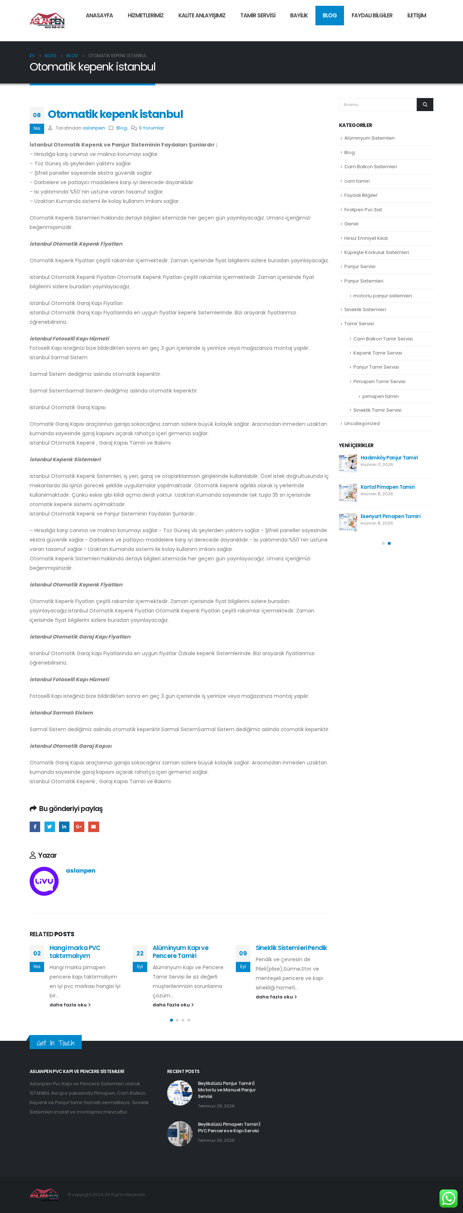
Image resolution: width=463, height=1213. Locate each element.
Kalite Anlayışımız (201, 15)
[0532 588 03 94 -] (47, 21)
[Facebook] (403, 30)
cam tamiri (357, 181)
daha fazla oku (69, 1005)
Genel (351, 223)
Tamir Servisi (257, 15)
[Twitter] (416, 30)
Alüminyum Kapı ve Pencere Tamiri (180, 951)
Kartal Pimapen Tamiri (388, 487)
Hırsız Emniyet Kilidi (366, 238)
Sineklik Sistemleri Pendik (291, 947)
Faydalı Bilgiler (372, 15)
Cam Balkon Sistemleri (370, 166)
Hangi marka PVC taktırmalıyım (75, 951)
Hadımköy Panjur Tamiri (389, 457)
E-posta (93, 827)
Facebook (35, 827)
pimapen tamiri (380, 396)
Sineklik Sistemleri (365, 309)
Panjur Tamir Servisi (376, 367)
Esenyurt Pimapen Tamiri (390, 516)
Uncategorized (362, 423)
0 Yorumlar (151, 128)
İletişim (416, 15)
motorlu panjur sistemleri (382, 295)
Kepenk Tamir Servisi (377, 352)
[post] (348, 463)
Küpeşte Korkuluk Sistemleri (376, 252)
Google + (79, 827)
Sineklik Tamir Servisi (377, 410)
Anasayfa (99, 15)
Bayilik (299, 15)
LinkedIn (64, 827)
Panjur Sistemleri (363, 280)
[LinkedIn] (428, 30)
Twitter (49, 827)
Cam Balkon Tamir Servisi (383, 338)
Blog (330, 15)
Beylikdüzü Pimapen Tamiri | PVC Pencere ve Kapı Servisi (229, 1127)
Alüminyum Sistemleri (369, 138)
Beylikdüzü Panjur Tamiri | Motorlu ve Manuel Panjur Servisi (227, 1089)
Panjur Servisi (359, 266)
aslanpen (93, 128)
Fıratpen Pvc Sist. (363, 209)
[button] (171, 1020)
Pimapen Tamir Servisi (379, 381)
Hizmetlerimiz (145, 15)
